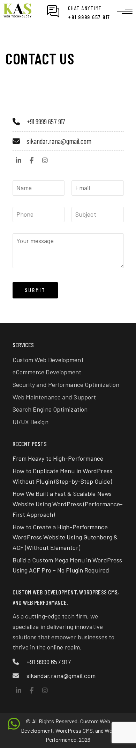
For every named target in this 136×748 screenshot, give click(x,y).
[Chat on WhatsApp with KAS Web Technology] (14, 724)
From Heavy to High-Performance (58, 458)
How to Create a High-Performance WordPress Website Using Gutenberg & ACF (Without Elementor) (65, 537)
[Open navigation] (125, 11)
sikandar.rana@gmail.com (59, 141)
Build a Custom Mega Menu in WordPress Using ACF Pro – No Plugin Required (67, 565)
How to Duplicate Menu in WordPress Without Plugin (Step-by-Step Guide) (62, 476)
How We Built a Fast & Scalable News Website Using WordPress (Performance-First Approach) (68, 504)
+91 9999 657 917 (46, 121)
